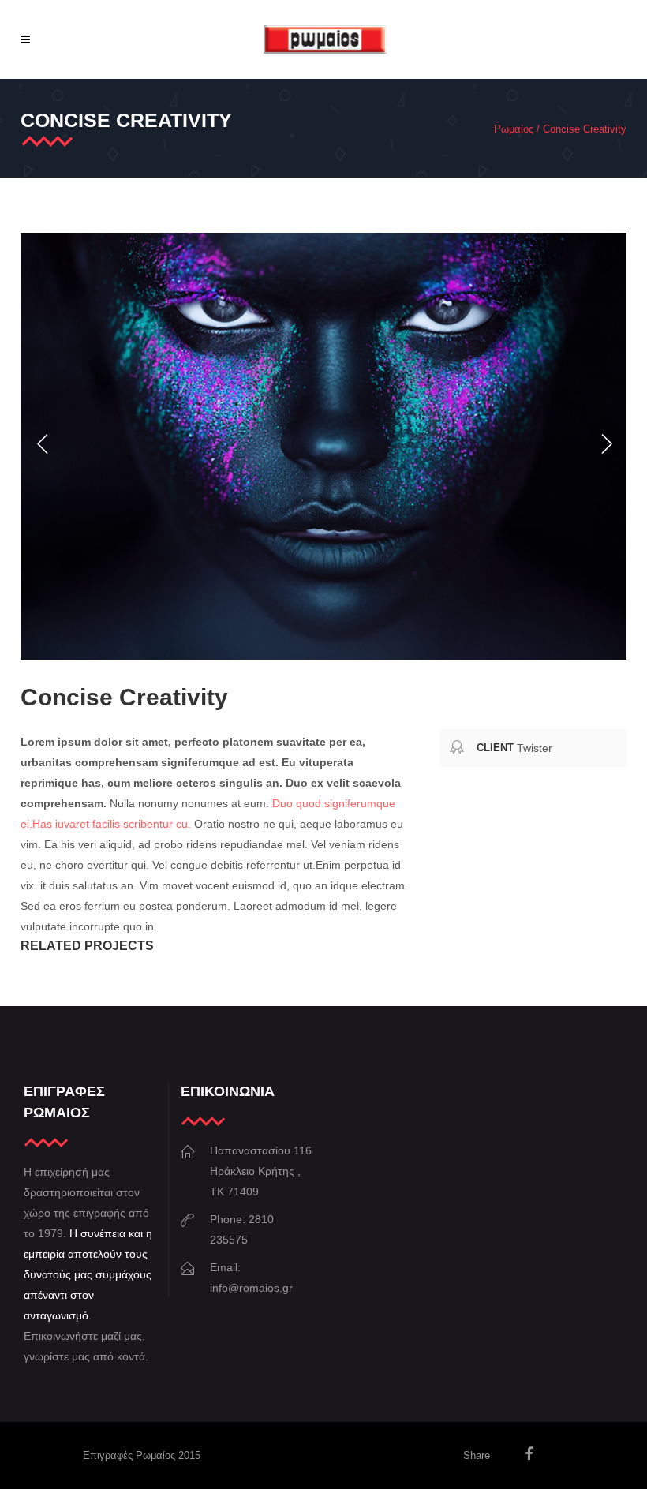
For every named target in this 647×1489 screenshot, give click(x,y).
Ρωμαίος (513, 129)
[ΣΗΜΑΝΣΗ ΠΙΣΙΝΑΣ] (323, 446)
